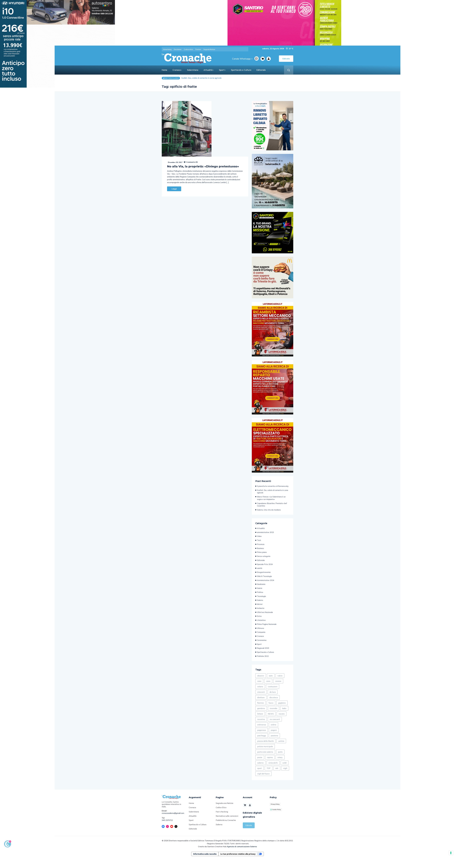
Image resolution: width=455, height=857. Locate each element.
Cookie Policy (276, 809)
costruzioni (272, 686)
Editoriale (261, 70)
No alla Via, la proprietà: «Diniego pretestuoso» (203, 166)
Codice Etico (221, 807)
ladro (284, 708)
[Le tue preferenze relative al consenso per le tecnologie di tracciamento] (451, 853)
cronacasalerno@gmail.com (173, 813)
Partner (198, 49)
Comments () (192, 162)
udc (276, 768)
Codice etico (188, 49)
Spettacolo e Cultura (241, 70)
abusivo (260, 675)
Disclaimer (178, 49)
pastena (274, 735)
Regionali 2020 (263, 648)
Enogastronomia (264, 572)
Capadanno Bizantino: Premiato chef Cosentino (201, 78)
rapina (270, 757)
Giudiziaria (261, 584)
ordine (273, 724)
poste (259, 757)
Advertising (167, 49)
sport (259, 768)
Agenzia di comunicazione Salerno (242, 846)
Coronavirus (261, 640)
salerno (260, 763)
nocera (281, 714)
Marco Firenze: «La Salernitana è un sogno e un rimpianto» (271, 498)
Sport (221, 70)
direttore (261, 697)
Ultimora (260, 628)
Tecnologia (261, 596)
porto (280, 752)
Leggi (174, 189)
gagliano (282, 703)
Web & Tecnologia (264, 576)
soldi (284, 763)
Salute (259, 588)
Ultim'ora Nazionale (265, 612)
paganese (261, 730)
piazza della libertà (265, 741)
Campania (261, 632)
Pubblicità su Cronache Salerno (226, 822)
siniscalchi (273, 763)
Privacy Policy (275, 804)
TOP (269, 768)
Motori (259, 604)
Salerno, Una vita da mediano (269, 510)
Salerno (260, 600)
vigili (285, 768)
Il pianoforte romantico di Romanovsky (273, 486)
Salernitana (192, 70)
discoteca (273, 697)
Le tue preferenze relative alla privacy (237, 854)
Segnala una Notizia (224, 803)
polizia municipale (265, 746)
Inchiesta (260, 608)
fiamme (260, 703)
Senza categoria (263, 556)
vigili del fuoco (263, 773)
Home (164, 70)
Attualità (208, 70)
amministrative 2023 (265, 532)
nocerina (261, 719)
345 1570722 (167, 820)
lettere (260, 714)
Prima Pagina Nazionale (266, 624)
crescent (261, 692)
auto (271, 675)
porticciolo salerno (265, 752)
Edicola (249, 825)
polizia (281, 741)
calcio (280, 675)
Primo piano (262, 552)
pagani (274, 730)
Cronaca (177, 70)
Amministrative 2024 (265, 580)
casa (259, 681)
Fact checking (222, 811)
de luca (273, 692)
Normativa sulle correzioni (227, 816)
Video (259, 536)
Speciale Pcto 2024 (265, 564)
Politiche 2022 (263, 656)
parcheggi (261, 735)
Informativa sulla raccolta (204, 854)
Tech (259, 540)
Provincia (260, 544)
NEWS (271, 714)
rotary (280, 757)
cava (268, 681)
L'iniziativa (261, 620)
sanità (259, 568)
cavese (278, 681)
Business (260, 548)
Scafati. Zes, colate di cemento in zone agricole (272, 491)
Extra (259, 616)
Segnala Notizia (209, 49)
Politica (260, 592)
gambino (261, 708)
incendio (273, 708)
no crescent (275, 719)
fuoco (271, 703)
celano (260, 686)
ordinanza (261, 724)
